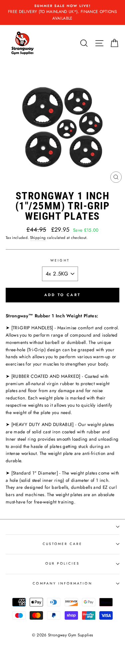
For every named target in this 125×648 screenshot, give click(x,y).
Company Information (62, 583)
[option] (62, 12)
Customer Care (63, 543)
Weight (59, 260)
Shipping (38, 237)
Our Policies (62, 563)
